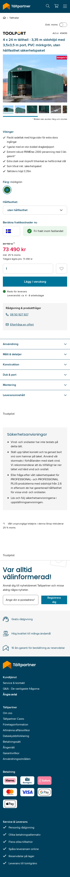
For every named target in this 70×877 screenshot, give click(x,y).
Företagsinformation (15, 724)
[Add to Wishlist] (61, 269)
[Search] (48, 6)
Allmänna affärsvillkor (16, 730)
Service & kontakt (14, 683)
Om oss (7, 713)
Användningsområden (17, 759)
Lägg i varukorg (35, 281)
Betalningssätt (12, 742)
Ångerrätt (9, 747)
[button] (56, 6)
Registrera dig (54, 600)
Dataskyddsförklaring (16, 736)
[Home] (5, 17)
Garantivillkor (11, 753)
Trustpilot (9, 414)
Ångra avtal (10, 694)
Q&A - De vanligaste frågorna (21, 689)
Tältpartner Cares (13, 719)
